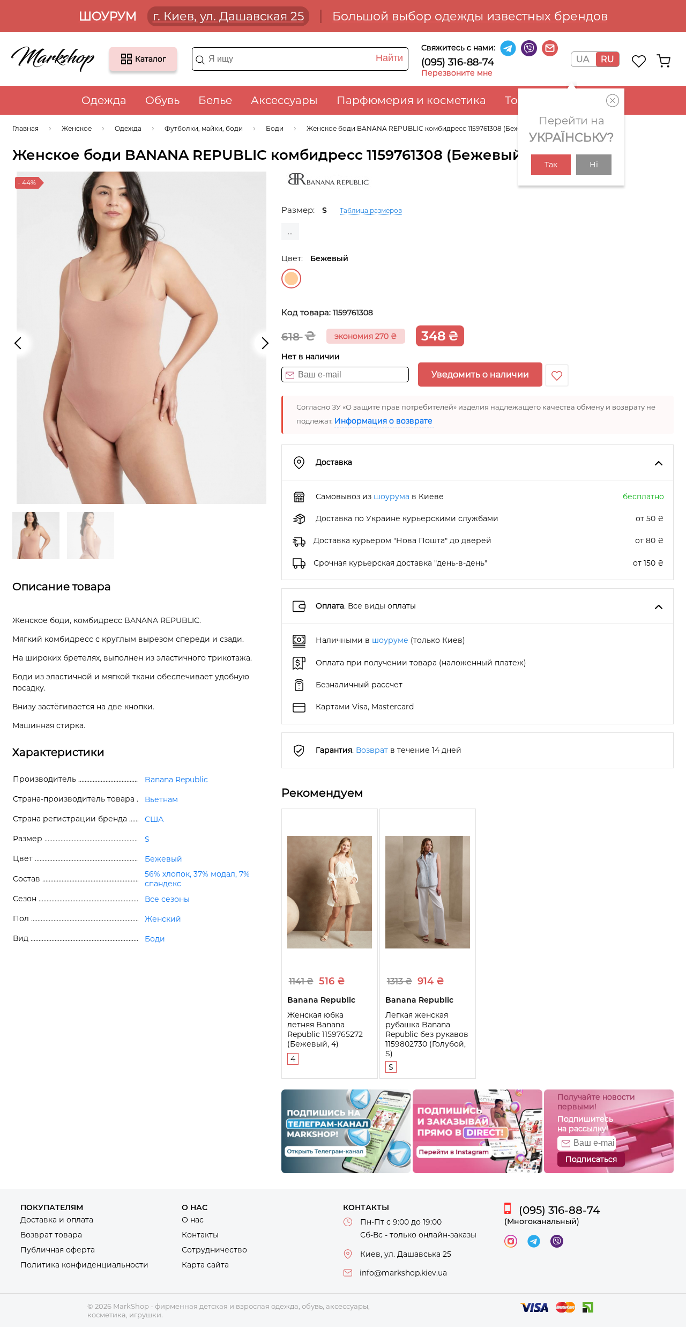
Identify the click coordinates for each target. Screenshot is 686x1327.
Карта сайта (205, 1265)
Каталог (126, 59)
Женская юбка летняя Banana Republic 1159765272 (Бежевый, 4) (325, 1029)
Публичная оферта (57, 1250)
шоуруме (390, 640)
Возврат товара (51, 1235)
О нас (193, 1220)
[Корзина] (663, 61)
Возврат (372, 750)
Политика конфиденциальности (84, 1265)
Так (551, 164)
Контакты (200, 1235)
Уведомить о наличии (480, 374)
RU (607, 59)
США (154, 819)
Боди (155, 939)
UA (582, 59)
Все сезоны (167, 899)
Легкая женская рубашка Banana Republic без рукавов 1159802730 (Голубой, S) (426, 1034)
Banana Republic (176, 779)
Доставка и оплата (56, 1220)
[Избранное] (639, 61)
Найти (389, 58)
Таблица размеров (371, 210)
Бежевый (291, 278)
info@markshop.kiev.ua (403, 1273)
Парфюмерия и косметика (411, 100)
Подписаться (591, 1159)
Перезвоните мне (457, 73)
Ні (594, 164)
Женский (163, 919)
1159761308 (353, 312)
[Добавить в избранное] (557, 375)
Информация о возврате (383, 421)
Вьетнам (161, 799)
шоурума (391, 496)
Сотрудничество (214, 1250)
